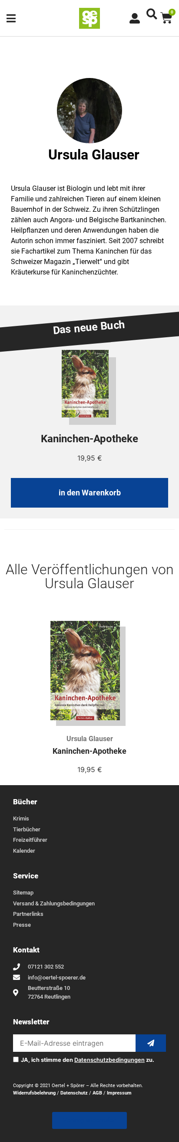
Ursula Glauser (89, 739)
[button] (152, 14)
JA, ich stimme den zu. (87, 1060)
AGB (97, 1093)
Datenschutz (74, 1093)
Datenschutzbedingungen (109, 1060)
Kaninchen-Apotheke (89, 751)
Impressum (119, 1093)
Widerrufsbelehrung (34, 1093)
